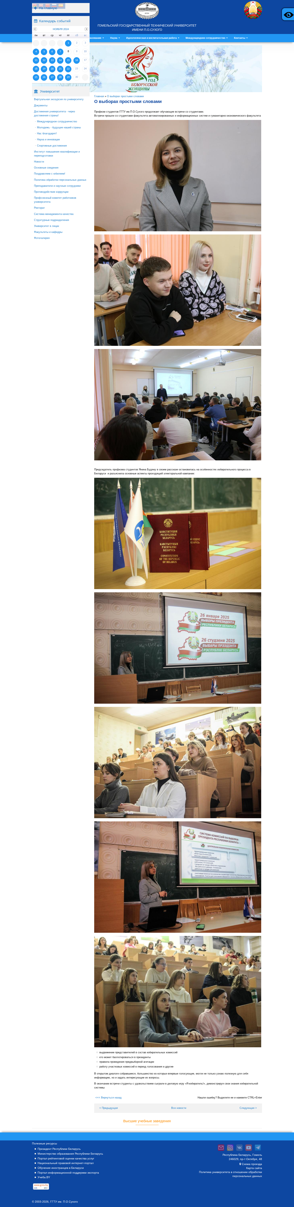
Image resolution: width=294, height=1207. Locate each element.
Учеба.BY (44, 1177)
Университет (50, 91)
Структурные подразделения (51, 219)
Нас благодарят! (47, 133)
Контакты (240, 38)
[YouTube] (248, 1150)
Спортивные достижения (52, 145)
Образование (94, 38)
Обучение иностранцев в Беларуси (61, 1167)
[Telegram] (258, 1150)
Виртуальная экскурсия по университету (59, 99)
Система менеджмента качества (53, 213)
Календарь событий (55, 21)
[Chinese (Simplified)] (47, 6)
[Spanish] (60, 6)
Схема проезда (252, 1164)
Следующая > (248, 1107)
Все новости (178, 1107)
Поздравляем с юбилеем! (49, 173)
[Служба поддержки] (221, 1150)
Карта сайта (254, 1168)
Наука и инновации (48, 139)
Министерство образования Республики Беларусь (70, 1153)
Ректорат (39, 207)
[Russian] (54, 6)
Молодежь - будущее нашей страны (59, 127)
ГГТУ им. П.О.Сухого (64, 1201)
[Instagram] (230, 1150)
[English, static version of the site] (41, 6)
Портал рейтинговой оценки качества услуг (66, 1158)
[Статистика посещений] (41, 1189)
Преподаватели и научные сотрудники (57, 185)
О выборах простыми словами (125, 96)
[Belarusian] (34, 6)
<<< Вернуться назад (108, 1097)
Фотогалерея (42, 237)
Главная (99, 96)
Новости (39, 161)
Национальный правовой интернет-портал (66, 1163)
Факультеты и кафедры (48, 231)
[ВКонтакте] (239, 1150)
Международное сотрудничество (206, 38)
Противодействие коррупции (51, 191)
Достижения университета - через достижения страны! (54, 113)
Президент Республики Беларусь (59, 1148)
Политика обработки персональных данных (60, 179)
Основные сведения (46, 167)
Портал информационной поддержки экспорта (68, 1172)
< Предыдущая (108, 1107)
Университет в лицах (46, 225)
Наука (114, 38)
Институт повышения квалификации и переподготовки (57, 153)
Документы (40, 105)
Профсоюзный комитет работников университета (55, 199)
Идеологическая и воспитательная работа (151, 38)
